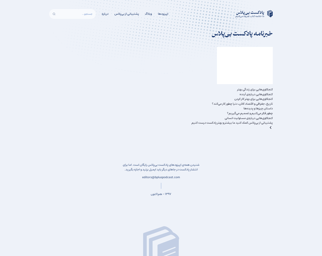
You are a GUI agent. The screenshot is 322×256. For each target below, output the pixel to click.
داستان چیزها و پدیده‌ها (258, 108)
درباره (105, 13)
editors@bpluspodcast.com (161, 177)
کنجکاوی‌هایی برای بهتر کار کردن (253, 98)
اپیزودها (163, 13)
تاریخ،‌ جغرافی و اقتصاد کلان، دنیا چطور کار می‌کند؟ (242, 103)
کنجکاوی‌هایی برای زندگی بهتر (255, 89)
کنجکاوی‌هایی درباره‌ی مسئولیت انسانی (249, 118)
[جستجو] (54, 14)
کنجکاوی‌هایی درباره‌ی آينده (256, 94)
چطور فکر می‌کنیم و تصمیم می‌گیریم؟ (250, 113)
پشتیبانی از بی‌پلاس (126, 13)
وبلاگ (148, 13)
